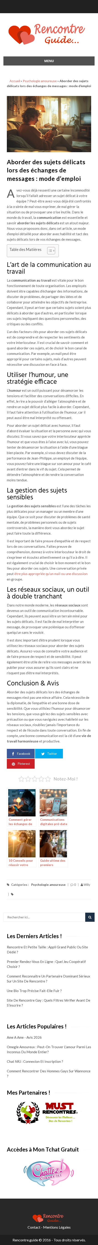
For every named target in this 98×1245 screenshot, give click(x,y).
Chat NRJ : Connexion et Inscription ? (35, 1061)
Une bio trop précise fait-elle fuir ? (34, 991)
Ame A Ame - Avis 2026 (24, 1037)
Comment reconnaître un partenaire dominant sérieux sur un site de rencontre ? (48, 978)
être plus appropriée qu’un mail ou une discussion (51, 574)
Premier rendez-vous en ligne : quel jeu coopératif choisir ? (46, 964)
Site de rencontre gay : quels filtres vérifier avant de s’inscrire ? (48, 1002)
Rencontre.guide (25, 1240)
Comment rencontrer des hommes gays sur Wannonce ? (48, 1073)
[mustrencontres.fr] (49, 1113)
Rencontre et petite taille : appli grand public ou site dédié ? (47, 949)
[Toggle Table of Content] (49, 251)
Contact (34, 1227)
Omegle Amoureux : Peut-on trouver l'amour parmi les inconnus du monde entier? (49, 1049)
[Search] (90, 917)
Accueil (15, 81)
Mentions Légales (57, 1227)
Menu (49, 61)
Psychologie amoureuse (40, 81)
